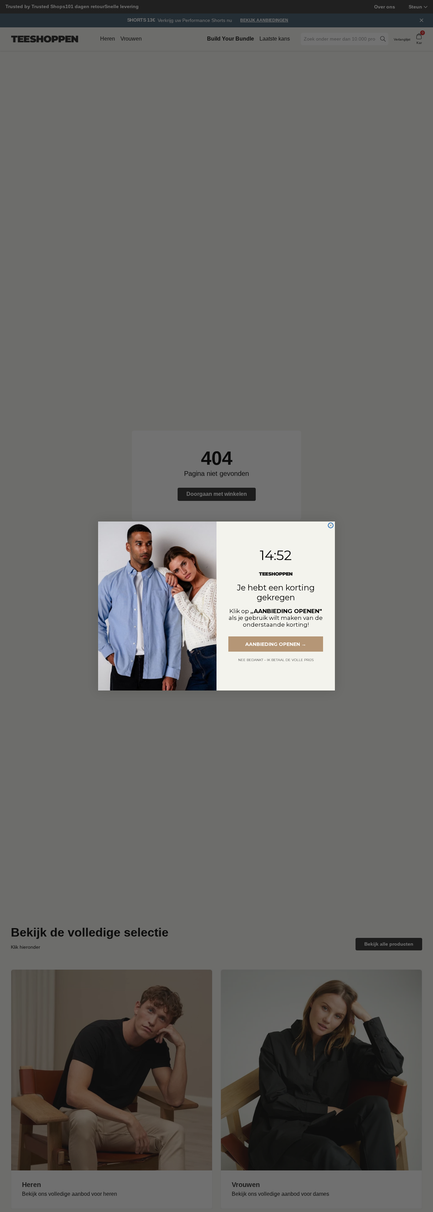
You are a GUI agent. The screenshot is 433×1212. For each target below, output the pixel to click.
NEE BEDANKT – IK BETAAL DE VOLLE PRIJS (276, 660)
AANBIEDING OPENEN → (275, 644)
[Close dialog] (330, 525)
